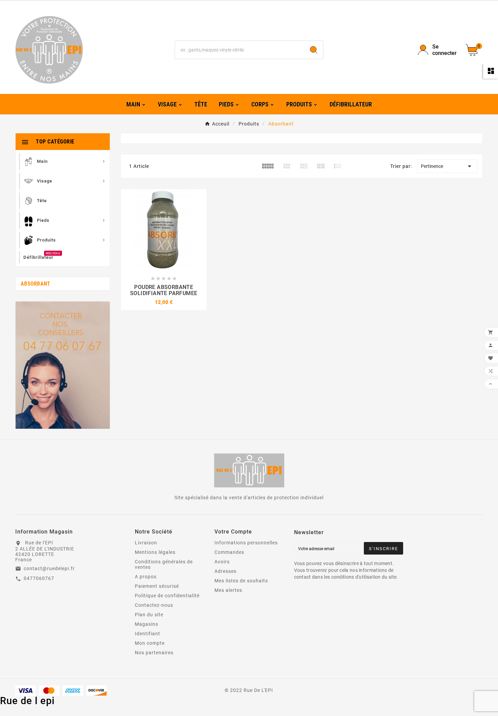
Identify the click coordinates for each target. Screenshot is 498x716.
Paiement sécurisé (157, 586)
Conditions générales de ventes (164, 564)
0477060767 (39, 578)
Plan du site (149, 614)
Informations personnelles (246, 542)
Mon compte (150, 643)
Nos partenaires (154, 652)
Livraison (146, 542)
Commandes (229, 552)
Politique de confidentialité (167, 595)
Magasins (146, 624)
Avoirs (222, 561)
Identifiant (147, 633)
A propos (146, 576)
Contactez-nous (154, 605)
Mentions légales (155, 552)
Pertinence (447, 166)
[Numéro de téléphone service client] (62, 365)
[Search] (313, 50)
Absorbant (35, 283)
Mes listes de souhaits (241, 580)
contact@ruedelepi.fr (49, 568)
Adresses (225, 571)
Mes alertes (228, 590)
